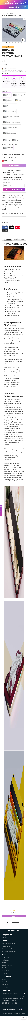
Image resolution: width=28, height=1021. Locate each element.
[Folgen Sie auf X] (3, 1003)
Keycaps (4, 963)
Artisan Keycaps (7, 965)
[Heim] (14, 7)
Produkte (10, 13)
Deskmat (5, 973)
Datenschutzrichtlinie (8, 949)
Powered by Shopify (19, 1013)
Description (8, 239)
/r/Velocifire (5, 987)
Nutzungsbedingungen (9, 951)
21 (21, 42)
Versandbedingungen (8, 943)
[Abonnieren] (24, 993)
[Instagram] (9, 1003)
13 (15, 42)
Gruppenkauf (6, 957)
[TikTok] (13, 1003)
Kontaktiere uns (7, 982)
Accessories (5, 970)
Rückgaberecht (6, 946)
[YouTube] (16, 1003)
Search (4, 979)
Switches (5, 968)
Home (3, 13)
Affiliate (4, 937)
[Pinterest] (6, 1003)
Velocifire (10, 1013)
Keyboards (5, 960)
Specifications (19, 239)
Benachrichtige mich (14, 189)
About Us (5, 984)
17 (18, 42)
